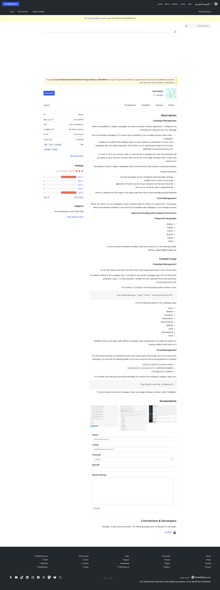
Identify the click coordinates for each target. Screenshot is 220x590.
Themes (167, 560)
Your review (78, 197)
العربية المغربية (184, 578)
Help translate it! (92, 18)
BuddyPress (42, 567)
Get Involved (83, 556)
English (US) (48, 139)
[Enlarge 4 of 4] (173, 436)
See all (46, 197)
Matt (45, 560)
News (209, 560)
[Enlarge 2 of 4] (144, 408)
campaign (58, 144)
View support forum (75, 217)
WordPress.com (41, 556)
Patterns (167, 567)
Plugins (167, 563)
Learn (127, 556)
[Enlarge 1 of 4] (173, 408)
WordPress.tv (123, 567)
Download (49, 93)
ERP (45, 144)
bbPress (43, 563)
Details (171, 105)
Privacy (208, 567)
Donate (84, 563)
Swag (85, 567)
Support (47, 105)
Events (85, 560)
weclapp (159, 95)
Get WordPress (10, 4)
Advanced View (76, 156)
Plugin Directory (205, 12)
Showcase (166, 556)
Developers (124, 563)
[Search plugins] (186, 26)
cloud (51, 144)
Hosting (208, 563)
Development (130, 105)
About (208, 556)
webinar (55, 149)
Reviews (159, 105)
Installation (145, 105)
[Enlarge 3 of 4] (114, 408)
